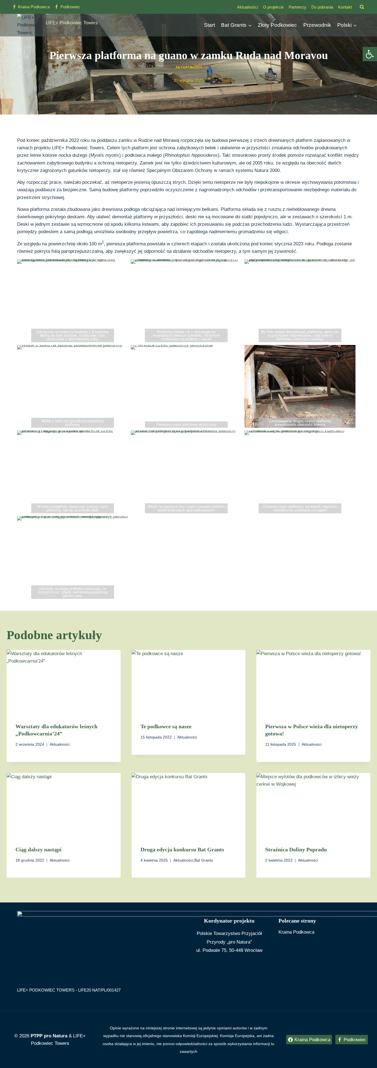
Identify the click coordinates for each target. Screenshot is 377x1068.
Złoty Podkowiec (277, 25)
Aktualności (247, 7)
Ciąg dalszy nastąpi (38, 849)
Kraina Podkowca (296, 932)
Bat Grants (203, 860)
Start (209, 25)
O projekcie (273, 7)
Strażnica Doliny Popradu (296, 849)
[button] (370, 54)
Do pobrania (322, 7)
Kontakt (345, 7)
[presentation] (64, 682)
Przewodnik (317, 25)
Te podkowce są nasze (166, 726)
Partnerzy (297, 7)
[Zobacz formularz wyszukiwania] (362, 7)
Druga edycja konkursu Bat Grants (182, 849)
